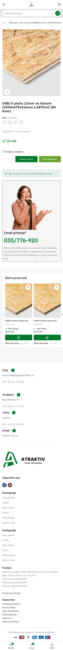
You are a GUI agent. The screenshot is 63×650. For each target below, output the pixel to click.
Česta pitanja (8, 607)
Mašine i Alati (8, 522)
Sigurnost (7, 617)
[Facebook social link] (4, 122)
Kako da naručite (10, 610)
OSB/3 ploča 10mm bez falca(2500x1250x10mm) (17, 321)
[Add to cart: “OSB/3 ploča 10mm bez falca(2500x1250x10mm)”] (18, 337)
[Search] (57, 13)
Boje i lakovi (8, 507)
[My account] (59, 4)
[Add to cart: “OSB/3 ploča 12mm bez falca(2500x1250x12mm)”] (47, 337)
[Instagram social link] (10, 485)
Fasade (5, 502)
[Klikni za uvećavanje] (7, 92)
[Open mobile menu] (4, 4)
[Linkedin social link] (10, 122)
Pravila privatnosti (11, 593)
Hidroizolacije (8, 517)
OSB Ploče (10, 324)
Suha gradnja (8, 497)
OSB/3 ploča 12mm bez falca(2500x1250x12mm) (46, 321)
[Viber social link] (21, 122)
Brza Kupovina (50, 159)
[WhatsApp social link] (15, 122)
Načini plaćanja (9, 614)
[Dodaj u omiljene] (28, 287)
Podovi (5, 512)
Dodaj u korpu (26, 159)
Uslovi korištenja (10, 621)
